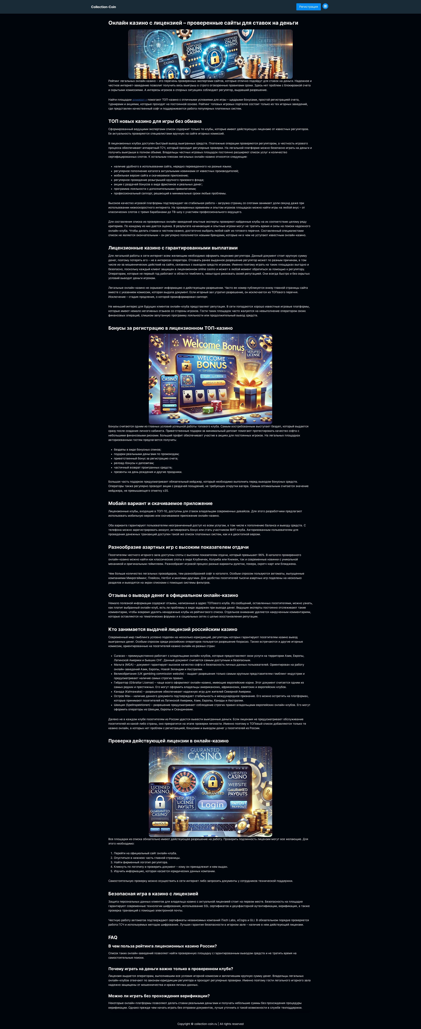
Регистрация (308, 6)
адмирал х (139, 99)
